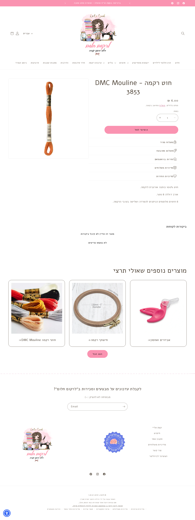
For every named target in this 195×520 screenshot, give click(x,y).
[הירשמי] (124, 407)
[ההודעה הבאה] (65, 3)
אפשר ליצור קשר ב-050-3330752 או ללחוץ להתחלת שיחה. (97, 506)
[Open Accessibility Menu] (7, 513)
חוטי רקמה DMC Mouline (38, 340)
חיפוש (157, 433)
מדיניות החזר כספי (72, 509)
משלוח (162, 105)
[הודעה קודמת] (129, 3)
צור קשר (157, 450)
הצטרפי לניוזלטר (158, 456)
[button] (183, 33)
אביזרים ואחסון (160, 340)
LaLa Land (93, 495)
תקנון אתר (157, 439)
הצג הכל (97, 354)
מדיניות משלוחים (157, 444)
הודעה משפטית (53, 509)
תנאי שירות (88, 509)
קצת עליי (157, 427)
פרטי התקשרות (102, 509)
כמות (176, 111)
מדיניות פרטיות (137, 509)
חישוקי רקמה (99, 340)
